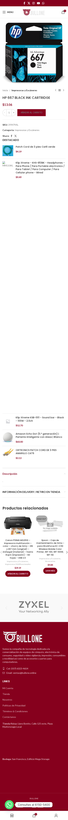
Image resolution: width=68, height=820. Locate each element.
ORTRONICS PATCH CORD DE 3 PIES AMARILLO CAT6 (36, 452)
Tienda (6, 694)
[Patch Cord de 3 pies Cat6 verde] (7, 150)
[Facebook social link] (24, 3)
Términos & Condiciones (15, 711)
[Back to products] (60, 90)
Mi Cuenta (7, 688)
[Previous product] (56, 90)
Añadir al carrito (31, 112)
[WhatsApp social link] (43, 3)
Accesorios (50, 561)
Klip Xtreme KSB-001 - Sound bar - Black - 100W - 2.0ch (40, 419)
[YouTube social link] (38, 3)
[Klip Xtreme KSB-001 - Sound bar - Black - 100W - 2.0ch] (7, 421)
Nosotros (7, 699)
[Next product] (64, 90)
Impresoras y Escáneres (24, 90)
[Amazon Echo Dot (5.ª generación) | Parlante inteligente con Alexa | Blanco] (7, 437)
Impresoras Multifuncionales (18, 564)
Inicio (5, 90)
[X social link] (28, 3)
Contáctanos (9, 717)
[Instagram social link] (33, 3)
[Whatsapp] (9, 804)
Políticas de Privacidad (13, 705)
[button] (6, 608)
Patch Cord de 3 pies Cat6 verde (35, 146)
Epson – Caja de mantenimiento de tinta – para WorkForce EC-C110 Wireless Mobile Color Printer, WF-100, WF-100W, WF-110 (50, 547)
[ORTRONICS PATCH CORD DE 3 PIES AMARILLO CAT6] (7, 454)
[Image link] (23, 636)
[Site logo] (34, 11)
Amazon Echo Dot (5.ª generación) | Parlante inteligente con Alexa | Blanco (39, 435)
